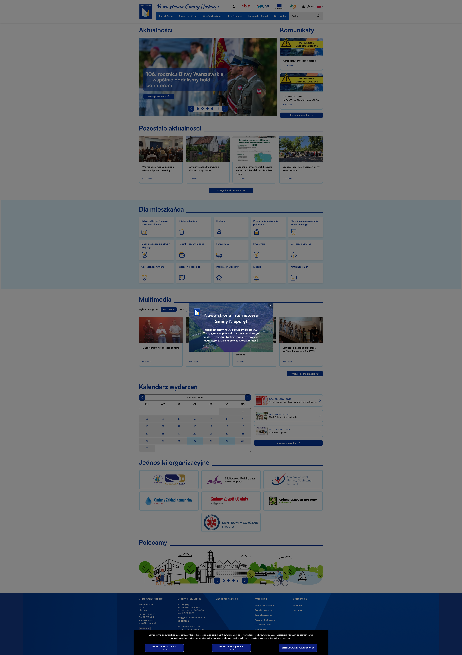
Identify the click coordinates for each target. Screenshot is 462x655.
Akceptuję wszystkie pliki (164, 648)
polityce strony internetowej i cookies (273, 638)
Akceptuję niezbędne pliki (231, 648)
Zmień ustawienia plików (298, 648)
